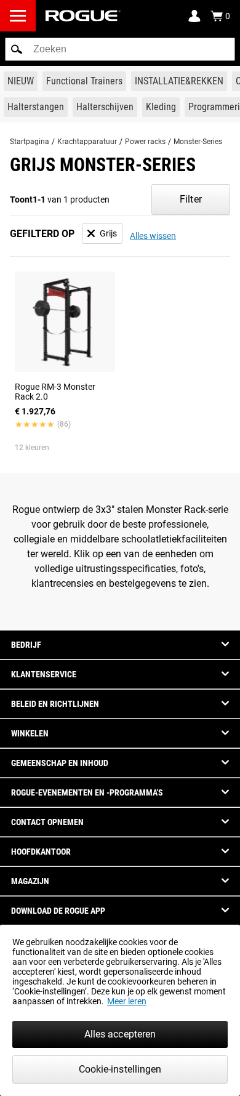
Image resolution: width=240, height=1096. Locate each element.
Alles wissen (153, 236)
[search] (120, 49)
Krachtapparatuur (87, 141)
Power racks (145, 141)
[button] (16, 49)
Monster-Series (198, 141)
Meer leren (126, 1001)
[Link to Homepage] (83, 15)
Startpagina (29, 141)
